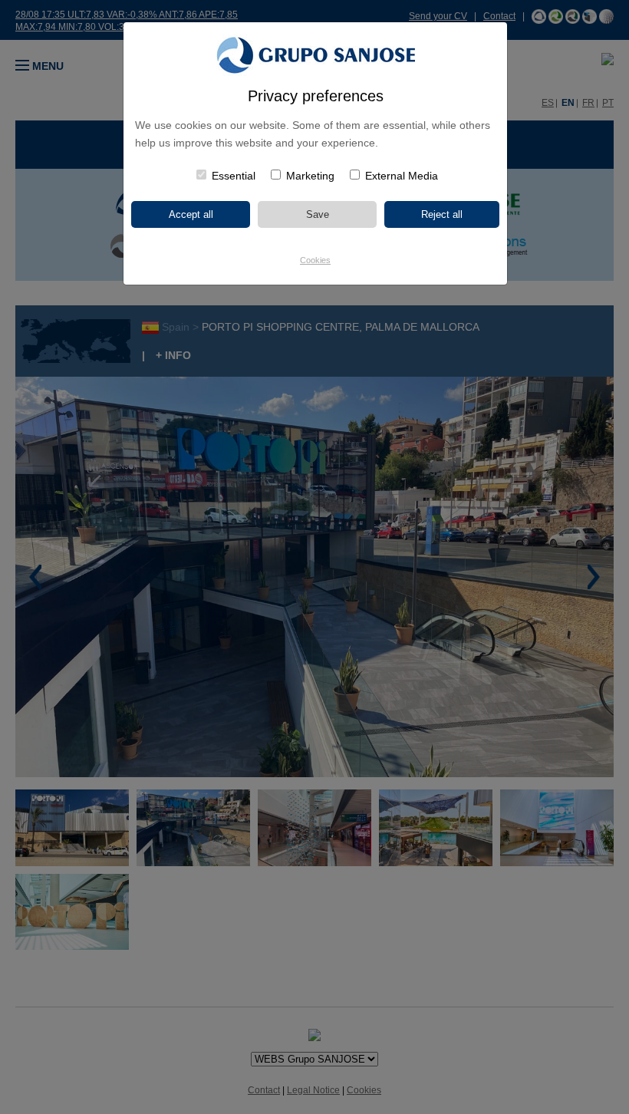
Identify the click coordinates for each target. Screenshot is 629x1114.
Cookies (315, 260)
